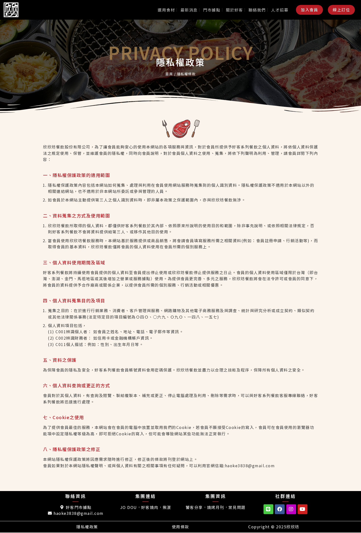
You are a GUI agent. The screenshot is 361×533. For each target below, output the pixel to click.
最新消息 (189, 10)
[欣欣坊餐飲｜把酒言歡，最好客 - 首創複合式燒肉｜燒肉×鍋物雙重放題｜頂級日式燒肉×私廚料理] (16, 10)
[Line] (268, 509)
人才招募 (279, 10)
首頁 (169, 73)
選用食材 (166, 10)
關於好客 (234, 10)
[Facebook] (280, 509)
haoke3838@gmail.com (250, 465)
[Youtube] (302, 509)
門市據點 (211, 10)
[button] (309, 9)
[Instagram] (291, 509)
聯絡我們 (257, 10)
